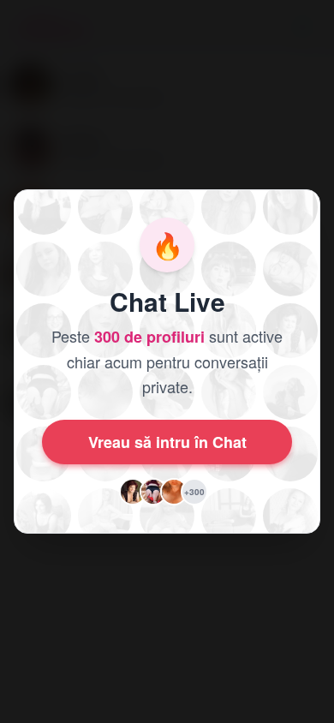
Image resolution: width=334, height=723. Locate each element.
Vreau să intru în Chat (167, 442)
